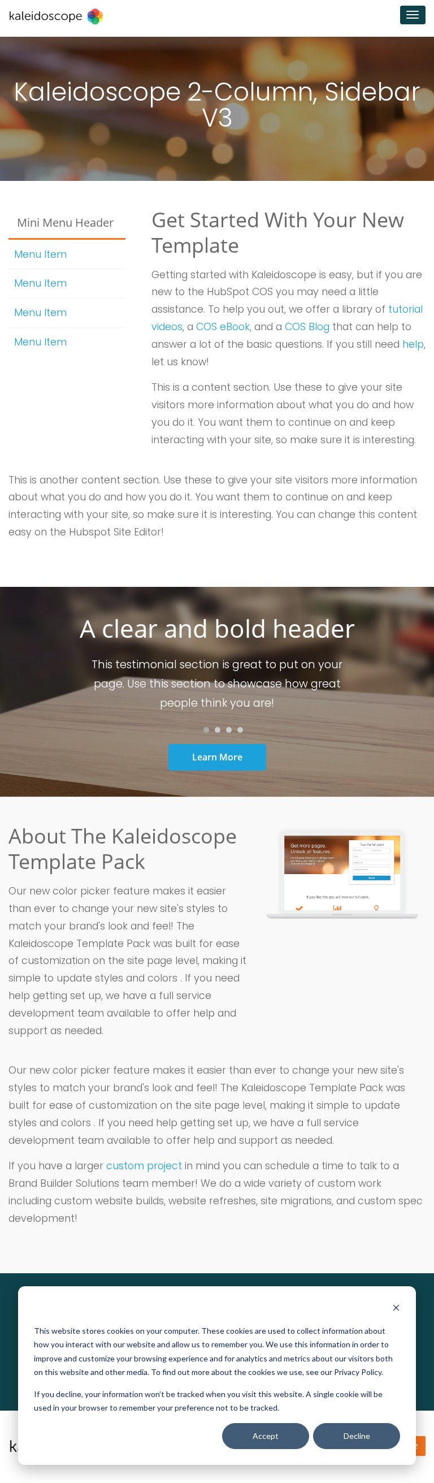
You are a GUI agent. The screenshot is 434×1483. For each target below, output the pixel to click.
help (413, 344)
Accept (266, 1436)
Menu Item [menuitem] (40, 254)
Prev (68, 684)
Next (366, 684)
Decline (357, 1436)
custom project (144, 1166)
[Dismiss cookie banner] (396, 1309)
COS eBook (223, 327)
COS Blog (307, 327)
